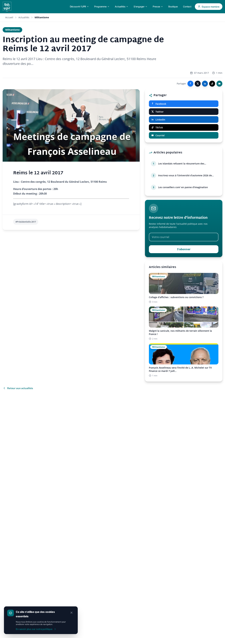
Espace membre (210, 6)
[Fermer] (71, 613)
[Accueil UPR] (7, 6)
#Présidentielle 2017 (25, 221)
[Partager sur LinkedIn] (205, 84)
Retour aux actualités (20, 388)
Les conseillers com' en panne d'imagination (183, 187)
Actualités (23, 17)
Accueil (9, 17)
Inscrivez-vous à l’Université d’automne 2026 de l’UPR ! (185, 175)
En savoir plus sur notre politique (34, 629)
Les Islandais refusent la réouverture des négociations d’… (181, 163)
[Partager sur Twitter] (198, 84)
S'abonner (183, 249)
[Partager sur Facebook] (190, 84)
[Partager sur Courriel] (219, 84)
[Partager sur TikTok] (212, 84)
